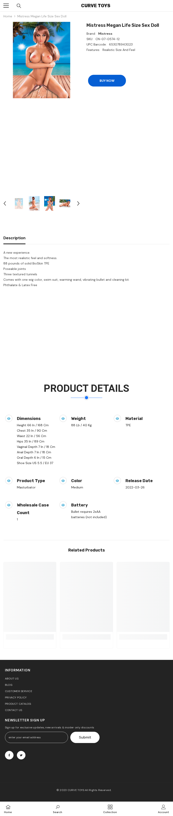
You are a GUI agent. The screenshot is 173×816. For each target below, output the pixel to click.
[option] (41, 60)
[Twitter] (21, 755)
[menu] (6, 5)
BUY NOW (107, 81)
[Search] (19, 6)
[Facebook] (9, 755)
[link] (30, 637)
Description (14, 238)
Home (7, 16)
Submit (85, 737)
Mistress (105, 34)
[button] (4, 203)
